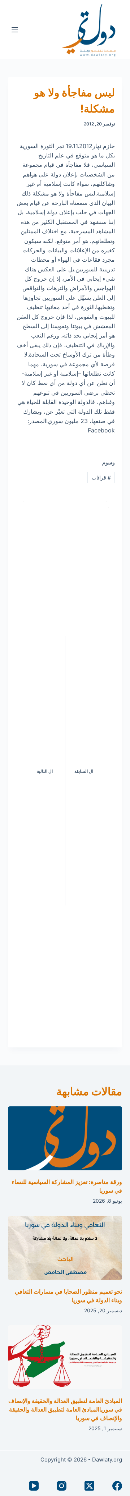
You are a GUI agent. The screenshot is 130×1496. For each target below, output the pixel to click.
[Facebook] (117, 1486)
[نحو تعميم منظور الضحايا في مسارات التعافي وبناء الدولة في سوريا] (65, 1248)
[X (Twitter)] (89, 1486)
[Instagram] (61, 1486)
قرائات (101, 477)
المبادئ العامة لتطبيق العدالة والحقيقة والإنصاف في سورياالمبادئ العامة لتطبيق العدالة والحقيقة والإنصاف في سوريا (65, 1409)
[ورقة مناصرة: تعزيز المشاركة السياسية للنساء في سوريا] (65, 1138)
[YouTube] (34, 1486)
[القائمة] (15, 30)
